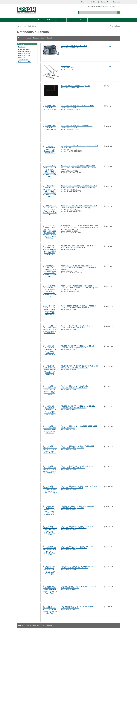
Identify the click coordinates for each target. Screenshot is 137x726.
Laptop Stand (65, 66)
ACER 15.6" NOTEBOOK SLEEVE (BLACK (75, 86)
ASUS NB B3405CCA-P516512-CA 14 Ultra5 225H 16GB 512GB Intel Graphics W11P (78, 507)
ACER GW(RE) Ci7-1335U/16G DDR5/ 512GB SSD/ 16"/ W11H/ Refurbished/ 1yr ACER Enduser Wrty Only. (79, 287)
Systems (71, 20)
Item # (29, 38)
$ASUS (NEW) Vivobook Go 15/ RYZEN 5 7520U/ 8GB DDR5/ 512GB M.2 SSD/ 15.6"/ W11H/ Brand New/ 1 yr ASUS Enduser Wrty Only (79, 227)
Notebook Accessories (24, 51)
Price (42, 38)
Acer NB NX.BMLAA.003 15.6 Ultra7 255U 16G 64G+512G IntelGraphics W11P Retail (77, 527)
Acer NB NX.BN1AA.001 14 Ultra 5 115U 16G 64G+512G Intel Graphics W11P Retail (76, 387)
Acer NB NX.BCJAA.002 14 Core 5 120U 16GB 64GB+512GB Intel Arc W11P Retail (77, 327)
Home (19, 26)
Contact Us (104, 2)
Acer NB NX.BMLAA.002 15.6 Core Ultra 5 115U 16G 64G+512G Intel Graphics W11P (79, 487)
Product (36, 38)
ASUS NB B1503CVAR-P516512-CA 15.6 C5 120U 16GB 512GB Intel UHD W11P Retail (78, 407)
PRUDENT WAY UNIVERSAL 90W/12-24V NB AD (77, 106)
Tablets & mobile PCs (24, 62)
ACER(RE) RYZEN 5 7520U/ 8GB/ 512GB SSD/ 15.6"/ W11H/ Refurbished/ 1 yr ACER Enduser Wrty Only (79, 186)
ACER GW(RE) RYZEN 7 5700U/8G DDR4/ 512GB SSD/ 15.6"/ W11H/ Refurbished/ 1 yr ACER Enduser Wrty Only (78, 167)
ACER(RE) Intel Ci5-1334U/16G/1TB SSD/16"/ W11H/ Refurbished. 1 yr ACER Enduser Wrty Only (79, 206)
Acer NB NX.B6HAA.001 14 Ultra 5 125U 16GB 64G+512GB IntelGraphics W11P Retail (77, 547)
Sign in (83, 2)
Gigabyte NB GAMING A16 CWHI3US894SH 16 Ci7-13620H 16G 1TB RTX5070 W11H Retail (78, 567)
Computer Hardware (25, 20)
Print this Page (115, 26)
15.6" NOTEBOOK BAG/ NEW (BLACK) (74, 46)
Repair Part (21, 57)
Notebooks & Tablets (45, 20)
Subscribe (116, 2)
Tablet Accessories (23, 60)
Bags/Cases (21, 47)
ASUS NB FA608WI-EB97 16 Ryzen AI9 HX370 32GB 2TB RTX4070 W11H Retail (79, 587)
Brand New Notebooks (24, 49)
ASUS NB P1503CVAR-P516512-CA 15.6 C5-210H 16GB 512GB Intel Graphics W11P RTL (78, 347)
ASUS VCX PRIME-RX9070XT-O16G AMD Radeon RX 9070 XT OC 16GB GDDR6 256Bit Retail (79, 367)
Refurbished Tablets (24, 55)
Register (93, 2)
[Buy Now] (110, 46)
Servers (60, 20)
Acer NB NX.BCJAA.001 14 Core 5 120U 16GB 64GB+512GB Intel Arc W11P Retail (77, 467)
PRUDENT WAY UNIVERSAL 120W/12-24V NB (76, 126)
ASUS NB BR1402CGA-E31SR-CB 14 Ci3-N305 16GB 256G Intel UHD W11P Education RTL (79, 246)
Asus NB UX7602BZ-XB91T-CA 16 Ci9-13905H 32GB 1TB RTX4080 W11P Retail (79, 607)
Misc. (82, 20)
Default (49, 38)
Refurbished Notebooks (25, 53)
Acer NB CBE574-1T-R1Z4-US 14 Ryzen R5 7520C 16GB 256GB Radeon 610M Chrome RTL (78, 307)
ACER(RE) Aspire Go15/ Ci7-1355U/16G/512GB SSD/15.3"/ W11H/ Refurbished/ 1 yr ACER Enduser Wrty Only (78, 267)
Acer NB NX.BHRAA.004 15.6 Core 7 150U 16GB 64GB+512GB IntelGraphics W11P (77, 447)
